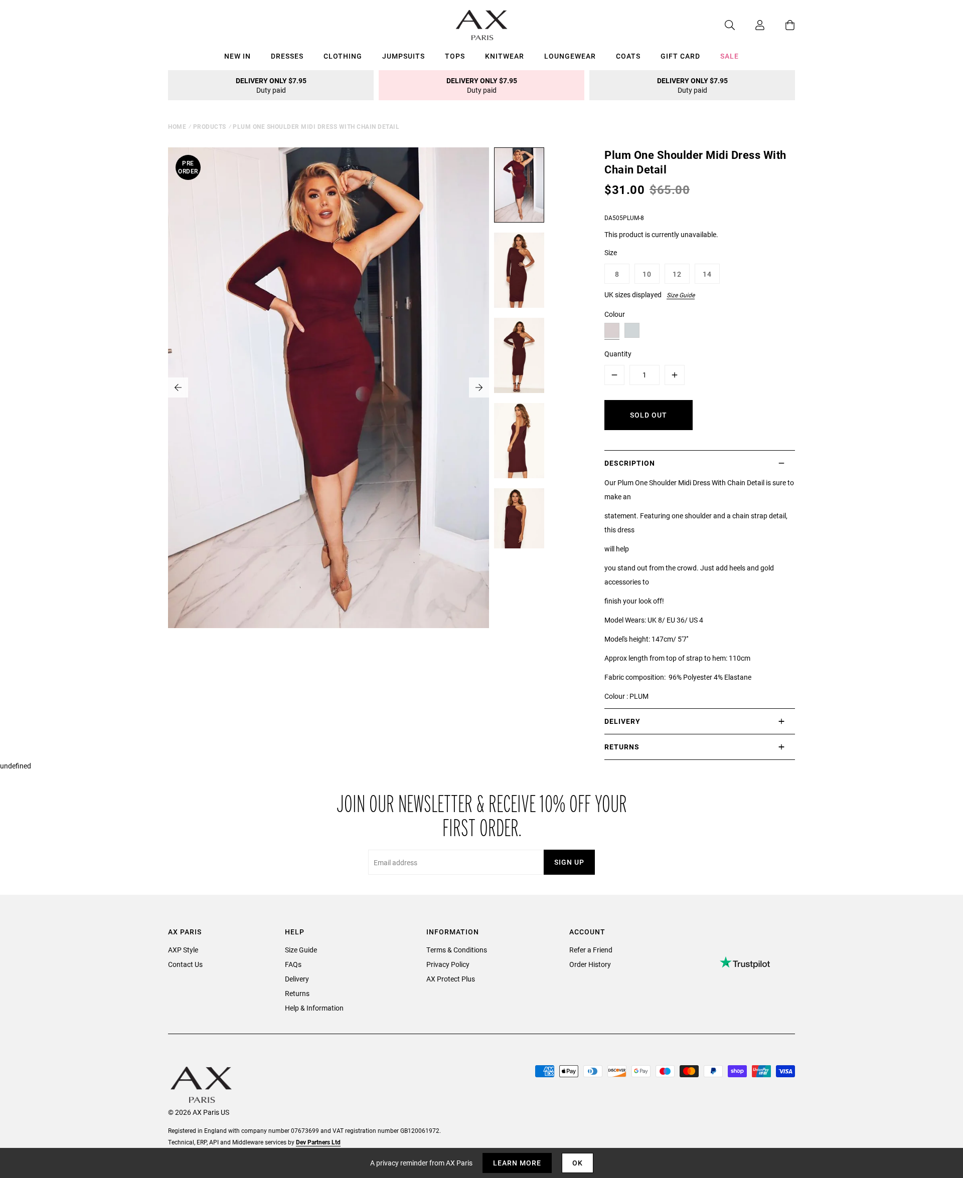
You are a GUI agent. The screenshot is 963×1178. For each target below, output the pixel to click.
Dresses (287, 56)
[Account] (750, 25)
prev (178, 387)
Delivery (297, 979)
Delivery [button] (622, 721)
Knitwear (504, 56)
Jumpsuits (403, 56)
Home (177, 126)
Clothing (343, 56)
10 (647, 274)
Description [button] (629, 463)
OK (577, 1162)
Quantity (617, 353)
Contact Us (185, 964)
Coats (628, 56)
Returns (297, 993)
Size (610, 252)
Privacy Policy (447, 964)
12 (677, 274)
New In (237, 56)
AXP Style (183, 949)
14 (707, 274)
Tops (455, 56)
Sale (729, 56)
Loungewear (570, 56)
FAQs (293, 964)
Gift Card (680, 56)
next (479, 387)
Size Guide (681, 295)
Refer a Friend (590, 949)
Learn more (517, 1162)
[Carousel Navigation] (328, 387)
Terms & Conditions (456, 949)
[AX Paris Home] (482, 25)
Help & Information (314, 1008)
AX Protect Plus (450, 979)
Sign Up (569, 862)
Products (209, 126)
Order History (590, 964)
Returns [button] (621, 746)
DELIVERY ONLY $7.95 (271, 85)
